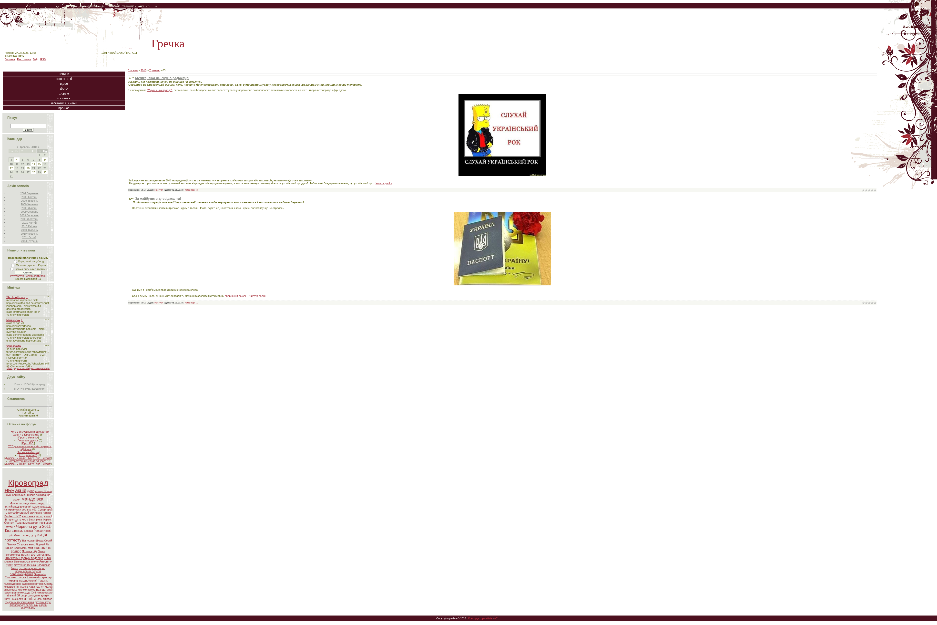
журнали (11, 494)
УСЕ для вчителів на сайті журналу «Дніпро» (29, 448)
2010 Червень (29, 233)
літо (32, 503)
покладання (43, 494)
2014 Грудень (29, 241)
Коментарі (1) (191, 303)
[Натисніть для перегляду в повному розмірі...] (502, 284)
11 (17, 164)
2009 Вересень (29, 215)
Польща (27, 551)
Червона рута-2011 (33, 526)
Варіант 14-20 (12, 516)
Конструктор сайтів (480, 618)
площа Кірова (43, 491)
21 (33, 168)
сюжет (17, 499)
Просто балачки (28, 437)
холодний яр (42, 548)
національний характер (37, 577)
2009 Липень (29, 208)
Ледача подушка (28, 440)
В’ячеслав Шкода (32, 540)
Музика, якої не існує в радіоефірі (162, 78)
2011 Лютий (29, 237)
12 (22, 164)
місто (39, 516)
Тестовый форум (28, 452)
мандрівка (32, 498)
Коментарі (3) (191, 190)
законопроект (30, 583)
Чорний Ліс (43, 544)
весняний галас (29, 506)
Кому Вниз (28, 519)
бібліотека (29, 589)
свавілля (32, 522)
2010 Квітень (29, 226)
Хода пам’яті (36, 586)
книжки (8, 561)
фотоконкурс (43, 602)
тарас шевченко (14, 592)
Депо (30, 491)
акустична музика (25, 564)
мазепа (10, 512)
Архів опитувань (36, 275)
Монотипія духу (25, 535)
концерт (41, 503)
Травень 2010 (28, 147)
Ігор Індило (45, 522)
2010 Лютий (29, 222)
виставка (28, 516)
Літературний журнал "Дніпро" (27, 460)
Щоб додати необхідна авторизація (28, 368)
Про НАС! (28, 443)
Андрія (47, 512)
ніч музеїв (22, 586)
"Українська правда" (159, 90)
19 (22, 168)
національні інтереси (28, 571)
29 (39, 172)
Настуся (158, 190)
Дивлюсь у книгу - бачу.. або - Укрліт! (28, 458)
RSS (43, 59)
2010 (143, 70)
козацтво (9, 586)
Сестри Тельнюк (15, 522)
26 (22, 172)
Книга (9, 530)
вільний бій (13, 595)
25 (16, 172)
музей (48, 586)
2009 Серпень (29, 211)
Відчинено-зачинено (26, 561)
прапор (16, 551)
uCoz (497, 618)
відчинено (36, 512)
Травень (154, 70)
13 (28, 164)
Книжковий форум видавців (24, 558)
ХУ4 (33, 592)
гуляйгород (12, 506)
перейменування (21, 574)
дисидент (34, 595)
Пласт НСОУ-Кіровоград (29, 384)
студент (10, 526)
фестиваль (28, 607)
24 (11, 172)
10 (11, 164)
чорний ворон (36, 568)
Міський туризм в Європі (31, 265)
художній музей (15, 602)
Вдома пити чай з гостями (31, 269)
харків (43, 605)
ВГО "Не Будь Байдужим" (29, 388)
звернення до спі (237, 295)
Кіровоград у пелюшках (24, 605)
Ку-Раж (23, 568)
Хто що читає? (28, 455)
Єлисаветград (13, 577)
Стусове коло (26, 544)
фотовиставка (41, 554)
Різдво (38, 530)
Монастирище (19, 503)
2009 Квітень (29, 197)
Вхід (35, 59)
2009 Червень (29, 204)
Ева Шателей (44, 589)
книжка (29, 602)
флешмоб (22, 512)
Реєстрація (24, 59)
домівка (26, 509)
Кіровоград (28, 483)
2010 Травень (29, 230)
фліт (30, 547)
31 (11, 176)
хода (27, 592)
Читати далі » (384, 183)
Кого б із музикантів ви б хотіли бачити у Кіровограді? (30, 433)
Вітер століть (13, 519)
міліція (28, 599)
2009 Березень (29, 193)
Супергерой (45, 509)
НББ (9, 490)
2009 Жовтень (29, 219)
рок (41, 583)
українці (13, 580)
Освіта (48, 583)
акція (20, 490)
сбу (35, 551)
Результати (17, 275)
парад (23, 580)
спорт (24, 595)
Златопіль (40, 574)
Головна (10, 59)
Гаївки (9, 548)
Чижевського (44, 592)
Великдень (20, 547)
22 (39, 168)
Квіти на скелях (13, 598)
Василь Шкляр (26, 494)
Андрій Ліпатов (43, 598)
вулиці (48, 516)
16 (44, 164)
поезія (25, 554)
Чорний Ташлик (38, 580)
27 (28, 172)
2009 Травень (29, 200)
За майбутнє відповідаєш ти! (158, 198)
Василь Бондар (23, 530)
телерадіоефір (12, 583)
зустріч (45, 595)
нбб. (34, 509)
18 (16, 168)
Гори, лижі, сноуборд (31, 261)
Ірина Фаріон (43, 519)
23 (44, 168)
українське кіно (13, 589)
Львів (47, 558)
